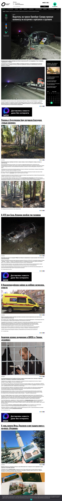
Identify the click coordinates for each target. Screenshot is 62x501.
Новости (7, 11)
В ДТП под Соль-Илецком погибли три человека (21, 214)
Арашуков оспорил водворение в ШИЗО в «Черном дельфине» (22, 338)
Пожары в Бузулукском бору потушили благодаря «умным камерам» (21, 121)
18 (49, 100)
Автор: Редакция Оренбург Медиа (6, 36)
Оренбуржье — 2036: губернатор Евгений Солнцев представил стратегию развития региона (52, 64)
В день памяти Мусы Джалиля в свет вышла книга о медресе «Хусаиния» (23, 427)
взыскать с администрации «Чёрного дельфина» (18, 404)
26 (51, 102)
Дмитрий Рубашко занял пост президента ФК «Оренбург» (52, 87)
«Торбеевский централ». (29, 400)
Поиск (45, 6)
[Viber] (44, 106)
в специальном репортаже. (17, 408)
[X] (43, 106)
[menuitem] (3, 9)
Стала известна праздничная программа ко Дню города (51, 81)
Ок (31, 499)
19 (51, 100)
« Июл (48, 91)
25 (49, 102)
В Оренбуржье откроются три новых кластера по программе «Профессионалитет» (53, 77)
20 (53, 100)
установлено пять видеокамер (27, 177)
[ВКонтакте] (6, 24)
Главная (4, 11)
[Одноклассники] (6, 26)
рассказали (12, 172)
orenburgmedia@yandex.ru (19, 4)
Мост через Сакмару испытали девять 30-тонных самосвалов (53, 84)
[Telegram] (6, 28)
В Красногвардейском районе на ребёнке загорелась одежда (23, 286)
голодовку (34, 384)
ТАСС (10, 382)
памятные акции (12, 469)
